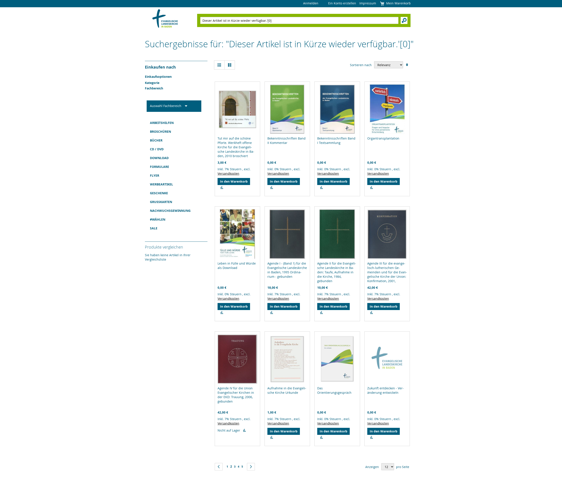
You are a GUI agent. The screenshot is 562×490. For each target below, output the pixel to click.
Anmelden (310, 3)
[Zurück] (219, 466)
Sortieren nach (361, 65)
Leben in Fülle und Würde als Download (237, 265)
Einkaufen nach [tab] (160, 67)
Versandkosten (228, 173)
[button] (222, 187)
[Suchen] (404, 20)
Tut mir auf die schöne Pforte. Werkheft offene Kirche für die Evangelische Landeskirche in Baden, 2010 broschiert (236, 147)
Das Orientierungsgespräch (334, 390)
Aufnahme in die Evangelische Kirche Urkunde (286, 390)
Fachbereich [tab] (154, 88)
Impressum (367, 3)
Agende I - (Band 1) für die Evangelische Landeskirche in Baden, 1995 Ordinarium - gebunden (287, 270)
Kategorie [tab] (152, 82)
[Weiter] (251, 466)
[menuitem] (174, 122)
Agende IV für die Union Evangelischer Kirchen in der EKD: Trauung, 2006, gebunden (236, 394)
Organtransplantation (383, 138)
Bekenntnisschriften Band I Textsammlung (336, 140)
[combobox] (299, 20)
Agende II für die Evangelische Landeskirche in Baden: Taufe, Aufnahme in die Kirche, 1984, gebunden (336, 272)
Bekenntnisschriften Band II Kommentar (286, 140)
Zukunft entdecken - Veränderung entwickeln (385, 390)
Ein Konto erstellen (342, 3)
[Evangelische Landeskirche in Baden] (165, 19)
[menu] (174, 175)
